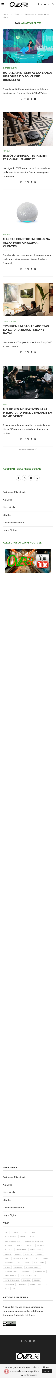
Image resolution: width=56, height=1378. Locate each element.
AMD (6, 1232)
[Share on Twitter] (28, 99)
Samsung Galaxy (32, 1267)
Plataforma (39, 1263)
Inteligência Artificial (22, 1258)
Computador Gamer (12, 1241)
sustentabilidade (12, 1280)
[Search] (53, 4)
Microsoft (9, 1263)
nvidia (27, 1263)
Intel (7, 1258)
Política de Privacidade (14, 492)
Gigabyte (28, 1254)
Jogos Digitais (10, 530)
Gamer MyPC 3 (35, 1250)
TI (46, 1284)
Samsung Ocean (11, 1271)
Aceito (47, 1371)
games (17, 1254)
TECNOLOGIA (9, 1284)
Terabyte (22, 1284)
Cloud (32, 1237)
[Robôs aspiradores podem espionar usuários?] (28, 129)
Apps (25, 1232)
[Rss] (48, 4)
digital (19, 1245)
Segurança (26, 1271)
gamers (8, 1254)
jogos (45, 1258)
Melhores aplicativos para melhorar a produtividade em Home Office (27, 412)
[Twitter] (41, 4)
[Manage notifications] (6, 1371)
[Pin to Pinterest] (31, 99)
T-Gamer (26, 1280)
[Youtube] (45, 4)
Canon (22, 1237)
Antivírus (7, 499)
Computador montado (34, 1241)
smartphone (40, 1271)
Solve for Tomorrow (28, 1276)
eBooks (7, 515)
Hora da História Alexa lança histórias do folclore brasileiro (27, 76)
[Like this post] (21, 99)
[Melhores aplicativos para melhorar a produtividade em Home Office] (28, 382)
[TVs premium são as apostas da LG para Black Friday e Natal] (28, 299)
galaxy (30, 1245)
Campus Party (10, 1237)
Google (39, 1254)
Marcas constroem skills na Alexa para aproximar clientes (26, 242)
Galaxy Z (8, 1250)
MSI (19, 1263)
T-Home (37, 1280)
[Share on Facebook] (25, 99)
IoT (37, 1258)
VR (14, 1289)
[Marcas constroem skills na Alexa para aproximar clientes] (28, 212)
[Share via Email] (35, 99)
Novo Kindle (9, 507)
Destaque (8, 1245)
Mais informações (28, 1375)
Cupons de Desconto (13, 522)
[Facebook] (38, 4)
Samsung (18, 1267)
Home (5, 14)
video (7, 1289)
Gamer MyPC (21, 1250)
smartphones (10, 1276)
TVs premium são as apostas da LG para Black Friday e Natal (26, 330)
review (7, 1267)
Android (16, 1232)
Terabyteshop (35, 1284)
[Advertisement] (28, 780)
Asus (34, 1232)
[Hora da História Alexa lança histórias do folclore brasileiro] (28, 45)
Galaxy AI (41, 1245)
